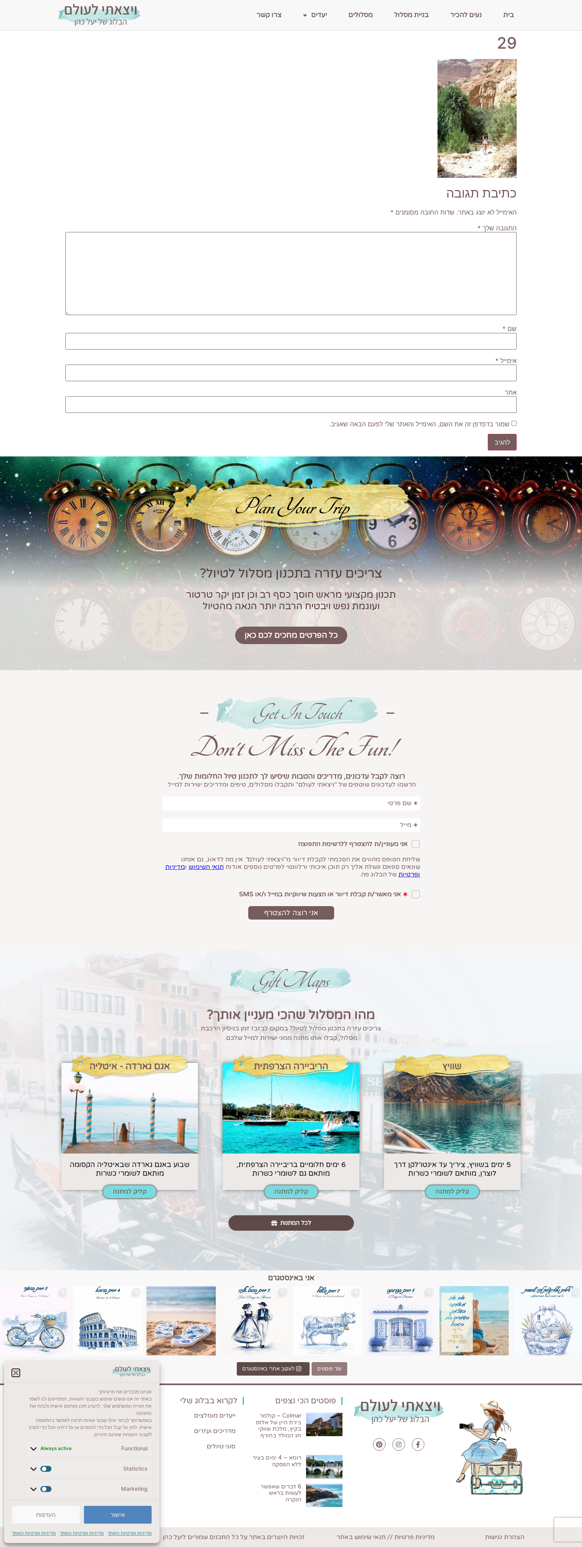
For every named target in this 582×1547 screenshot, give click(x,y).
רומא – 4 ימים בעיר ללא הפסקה (277, 1461)
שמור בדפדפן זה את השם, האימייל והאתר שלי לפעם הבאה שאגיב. (419, 424)
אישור (117, 1514)
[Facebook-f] (418, 1444)
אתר (511, 392)
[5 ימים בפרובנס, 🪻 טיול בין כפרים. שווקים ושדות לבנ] (401, 1320)
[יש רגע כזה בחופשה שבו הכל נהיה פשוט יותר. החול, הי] (181, 1320)
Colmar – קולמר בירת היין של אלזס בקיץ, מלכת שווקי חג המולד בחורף (278, 1425)
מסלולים (360, 15)
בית (508, 15)
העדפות (46, 1514)
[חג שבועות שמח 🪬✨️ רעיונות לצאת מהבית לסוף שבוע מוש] (547, 1320)
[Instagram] (398, 1444)
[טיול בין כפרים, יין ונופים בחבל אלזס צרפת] (254, 1320)
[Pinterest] (379, 1444)
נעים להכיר (466, 15)
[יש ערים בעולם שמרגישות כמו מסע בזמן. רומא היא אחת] (108, 1320)
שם (509, 328)
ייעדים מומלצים (215, 1416)
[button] (16, 1373)
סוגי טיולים (221, 1446)
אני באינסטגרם (291, 1277)
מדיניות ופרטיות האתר (130, 1533)
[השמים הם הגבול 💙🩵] (474, 1320)
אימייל (506, 360)
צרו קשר (269, 15)
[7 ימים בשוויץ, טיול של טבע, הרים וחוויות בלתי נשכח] (327, 1320)
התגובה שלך (497, 228)
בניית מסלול (411, 15)
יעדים (319, 15)
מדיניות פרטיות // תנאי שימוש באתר (386, 1537)
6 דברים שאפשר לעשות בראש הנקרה (281, 1493)
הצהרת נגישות (505, 1537)
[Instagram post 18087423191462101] (34, 1320)
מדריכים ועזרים (215, 1431)
